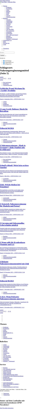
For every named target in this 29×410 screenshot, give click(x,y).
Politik (7, 13)
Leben (7, 10)
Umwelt (8, 15)
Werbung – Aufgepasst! (12, 39)
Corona (5, 103)
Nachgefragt (9, 33)
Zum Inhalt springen (5, 0)
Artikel (4, 101)
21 (8, 78)
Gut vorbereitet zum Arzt (9, 369)
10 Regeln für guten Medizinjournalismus (13, 376)
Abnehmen (6, 160)
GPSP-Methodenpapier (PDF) (10, 374)
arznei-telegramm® (7, 382)
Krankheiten (9, 8)
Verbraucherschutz (10, 17)
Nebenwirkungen (7, 220)
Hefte (4, 41)
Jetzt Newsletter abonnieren (6, 408)
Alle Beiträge (8, 61)
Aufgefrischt (9, 21)
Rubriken (5, 18)
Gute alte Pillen (10, 29)
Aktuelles (8, 19)
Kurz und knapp (10, 30)
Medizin (8, 11)
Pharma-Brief (6, 385)
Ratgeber (8, 36)
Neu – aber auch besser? (12, 35)
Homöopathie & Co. (8, 332)
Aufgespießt (9, 22)
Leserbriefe (9, 32)
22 (10, 78)
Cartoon (8, 25)
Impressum (6, 393)
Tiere (4, 125)
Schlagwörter (8, 64)
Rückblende (9, 37)
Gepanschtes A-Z (7, 40)
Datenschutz (7, 394)
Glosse (8, 28)
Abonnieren (6, 48)
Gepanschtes (9, 26)
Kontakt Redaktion (7, 378)
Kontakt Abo (6, 377)
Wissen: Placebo (7, 372)
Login (4, 44)
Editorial (5, 122)
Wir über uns (6, 43)
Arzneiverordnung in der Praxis (10, 387)
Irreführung (6, 83)
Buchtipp (8, 24)
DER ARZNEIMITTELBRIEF (11, 384)
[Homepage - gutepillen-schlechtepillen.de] (8, 2)
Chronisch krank (7, 370)
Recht (4, 239)
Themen (5, 6)
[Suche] (3, 50)
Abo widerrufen (7, 380)
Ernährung (8, 7)
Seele (7, 14)
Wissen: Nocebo (7, 373)
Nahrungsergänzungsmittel (9, 123)
